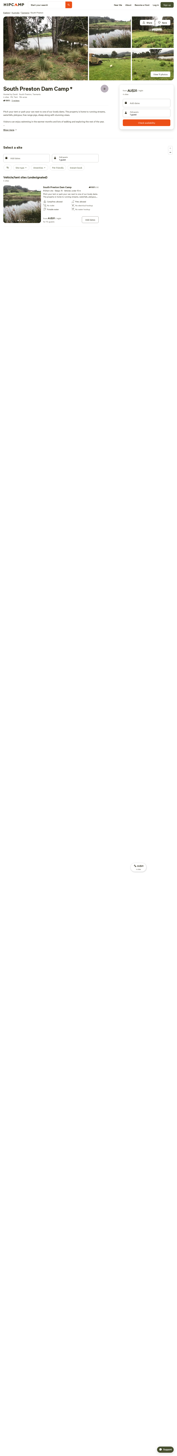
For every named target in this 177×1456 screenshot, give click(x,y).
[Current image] (18, 220)
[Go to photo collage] (45, 48)
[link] (51, 204)
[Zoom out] (170, 152)
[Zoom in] (170, 148)
